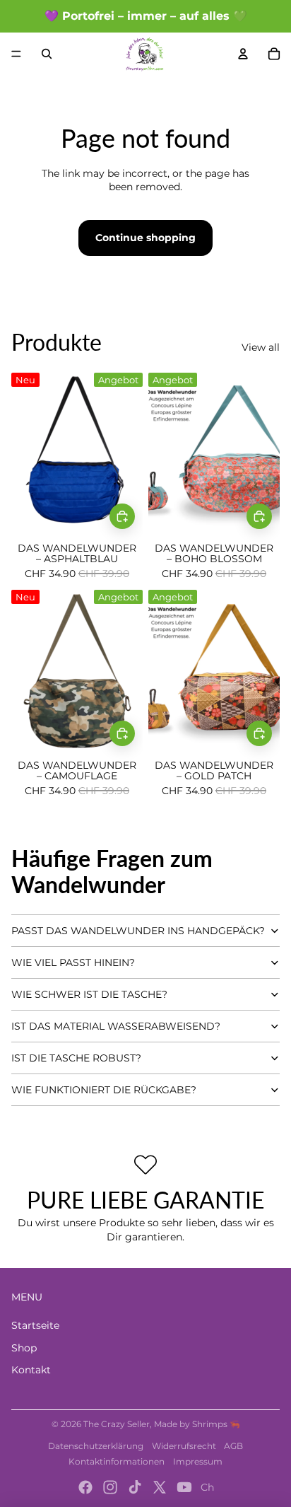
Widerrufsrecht (184, 1446)
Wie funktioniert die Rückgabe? (103, 1089)
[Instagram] (110, 1487)
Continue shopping (145, 237)
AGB (233, 1446)
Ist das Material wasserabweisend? (115, 1026)
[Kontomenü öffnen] (243, 53)
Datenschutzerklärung (95, 1446)
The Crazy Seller (116, 1424)
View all (261, 347)
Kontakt (31, 1369)
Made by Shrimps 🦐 (197, 1424)
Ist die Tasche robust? (76, 1058)
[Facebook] (85, 1487)
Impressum (197, 1461)
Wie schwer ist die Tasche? (89, 994)
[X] (159, 1487)
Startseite (35, 1325)
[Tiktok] (134, 1487)
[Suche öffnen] (46, 53)
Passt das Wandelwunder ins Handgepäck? (138, 930)
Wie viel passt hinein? (73, 962)
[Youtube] (184, 1487)
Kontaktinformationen (117, 1461)
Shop (24, 1348)
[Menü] (16, 53)
